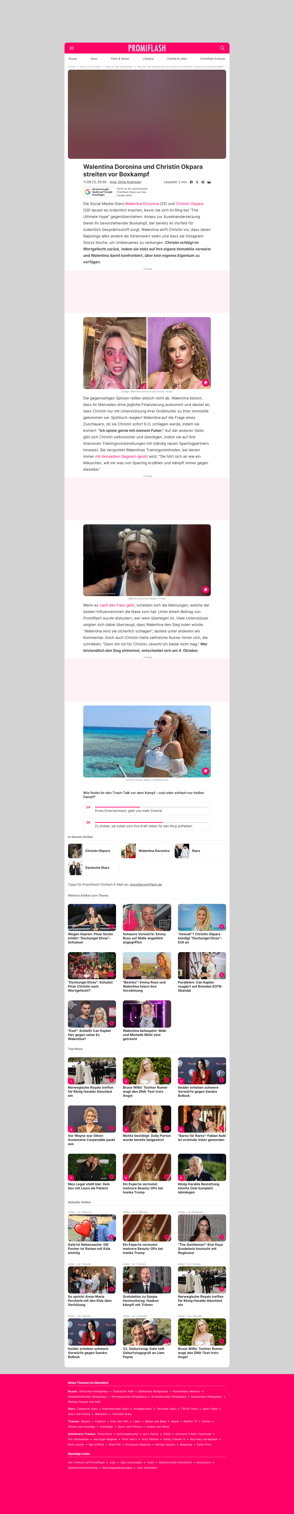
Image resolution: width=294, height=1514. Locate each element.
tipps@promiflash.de (146, 885)
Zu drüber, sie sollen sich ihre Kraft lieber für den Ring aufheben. (144, 826)
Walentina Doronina (142, 203)
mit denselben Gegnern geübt (121, 456)
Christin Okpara (189, 203)
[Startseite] (147, 48)
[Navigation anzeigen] (71, 48)
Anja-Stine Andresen (125, 182)
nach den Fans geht (117, 605)
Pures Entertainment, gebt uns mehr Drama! (128, 811)
